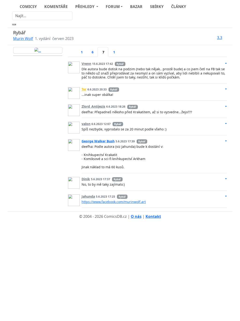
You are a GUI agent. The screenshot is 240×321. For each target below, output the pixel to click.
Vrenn (86, 63)
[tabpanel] (147, 133)
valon (86, 123)
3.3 (219, 37)
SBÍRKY (157, 6)
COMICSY (28, 6)
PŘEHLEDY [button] (85, 6)
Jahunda (88, 196)
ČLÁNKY (178, 6)
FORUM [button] (113, 6)
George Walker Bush (98, 141)
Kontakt (153, 216)
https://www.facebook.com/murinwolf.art (114, 202)
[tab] (72, 49)
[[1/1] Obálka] (37, 50)
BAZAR (136, 6)
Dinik (86, 179)
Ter (84, 89)
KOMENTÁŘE (56, 6)
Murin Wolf (23, 38)
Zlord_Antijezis (93, 106)
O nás (136, 216)
